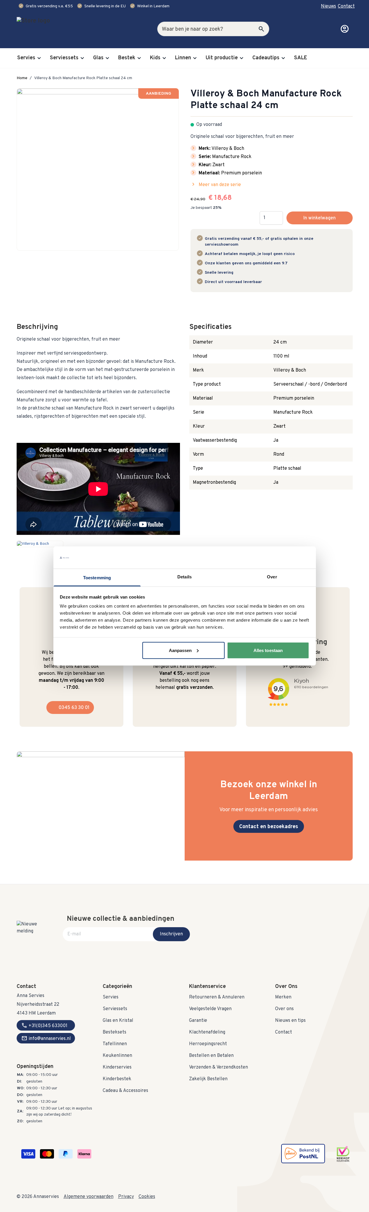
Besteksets (114, 1032)
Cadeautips (265, 58)
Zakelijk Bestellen (208, 1079)
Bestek (126, 58)
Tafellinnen (115, 1044)
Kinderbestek (117, 1079)
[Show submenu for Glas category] (107, 58)
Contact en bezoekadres (268, 826)
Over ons (284, 1009)
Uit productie (222, 58)
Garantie (198, 1020)
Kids (155, 58)
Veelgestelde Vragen (210, 1009)
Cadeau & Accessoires (125, 1090)
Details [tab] (184, 576)
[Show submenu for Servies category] (39, 58)
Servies (26, 58)
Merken (283, 997)
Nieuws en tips (290, 1020)
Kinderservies (117, 1067)
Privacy (126, 1197)
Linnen (183, 58)
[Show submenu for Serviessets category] (82, 58)
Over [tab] (272, 576)
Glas (98, 58)
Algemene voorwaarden (88, 1197)
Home (22, 78)
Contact (346, 6)
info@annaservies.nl (46, 1038)
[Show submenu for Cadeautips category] (283, 58)
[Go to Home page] (52, 29)
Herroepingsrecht (208, 1044)
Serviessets (64, 58)
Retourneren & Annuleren (216, 997)
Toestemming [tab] (97, 577)
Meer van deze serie (215, 184)
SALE (300, 58)
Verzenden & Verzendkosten (218, 1067)
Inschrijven (171, 934)
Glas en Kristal (118, 1020)
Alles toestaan (268, 650)
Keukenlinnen (117, 1055)
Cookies (147, 1197)
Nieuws (328, 6)
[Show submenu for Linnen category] (195, 58)
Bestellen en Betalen (211, 1055)
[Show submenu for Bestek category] (139, 58)
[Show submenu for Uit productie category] (241, 58)
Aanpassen (180, 650)
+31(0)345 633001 (44, 1025)
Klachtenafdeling (207, 1032)
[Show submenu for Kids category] (164, 58)
